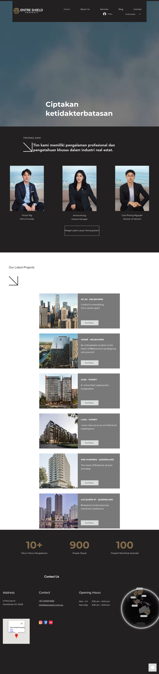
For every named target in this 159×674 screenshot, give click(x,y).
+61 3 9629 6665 (46, 601)
